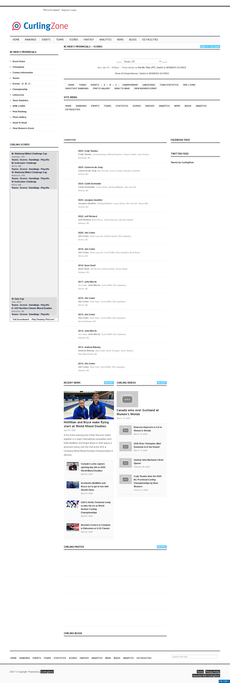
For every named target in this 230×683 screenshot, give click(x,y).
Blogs (133, 39)
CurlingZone (47, 671)
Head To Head (20, 122)
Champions (18, 66)
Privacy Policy (213, 671)
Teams (60, 39)
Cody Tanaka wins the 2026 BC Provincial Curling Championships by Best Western (148, 481)
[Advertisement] (34, 243)
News (120, 39)
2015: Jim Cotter (86, 314)
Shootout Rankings (76, 88)
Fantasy (89, 39)
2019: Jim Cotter (86, 249)
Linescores (18, 94)
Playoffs (45, 159)
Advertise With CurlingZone (206, 675)
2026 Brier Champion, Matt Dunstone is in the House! (147, 445)
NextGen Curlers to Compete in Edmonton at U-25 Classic (96, 526)
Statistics (122, 105)
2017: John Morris (87, 281)
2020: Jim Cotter (86, 232)
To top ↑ (224, 681)
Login (73, 10)
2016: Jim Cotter (86, 298)
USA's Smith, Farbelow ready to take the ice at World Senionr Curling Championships (96, 507)
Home (16, 39)
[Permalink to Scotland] (72, 485)
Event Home (19, 61)
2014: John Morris (87, 330)
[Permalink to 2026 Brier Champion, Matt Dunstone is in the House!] (125, 446)
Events (46, 39)
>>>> (164, 61)
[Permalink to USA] (72, 504)
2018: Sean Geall (86, 265)
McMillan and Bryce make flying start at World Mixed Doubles (86, 424)
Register (66, 10)
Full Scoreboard (21, 319)
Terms (200, 671)
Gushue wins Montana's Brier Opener (149, 461)
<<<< (119, 61)
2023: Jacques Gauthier (90, 199)
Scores (73, 39)
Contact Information (23, 72)
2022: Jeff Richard (87, 216)
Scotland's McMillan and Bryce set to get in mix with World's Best (95, 486)
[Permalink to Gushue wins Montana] (125, 462)
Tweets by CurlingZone (182, 162)
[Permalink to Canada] (72, 466)
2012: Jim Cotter (86, 363)
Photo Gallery (19, 117)
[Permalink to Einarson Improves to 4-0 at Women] (125, 430)
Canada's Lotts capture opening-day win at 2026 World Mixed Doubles (93, 467)
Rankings (30, 39)
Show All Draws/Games (126, 73)
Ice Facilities (150, 39)
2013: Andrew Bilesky (89, 347)
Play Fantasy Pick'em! (43, 319)
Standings (34, 159)
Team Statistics (20, 100)
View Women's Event (23, 128)
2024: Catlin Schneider (89, 183)
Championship (20, 89)
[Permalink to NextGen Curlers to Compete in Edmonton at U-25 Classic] (72, 527)
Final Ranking (19, 111)
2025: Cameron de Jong (90, 167)
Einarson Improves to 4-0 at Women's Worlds (148, 428)
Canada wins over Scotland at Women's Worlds (138, 412)
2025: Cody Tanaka (88, 150)
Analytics (105, 39)
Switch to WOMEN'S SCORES (171, 67)
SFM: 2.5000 (19, 105)
